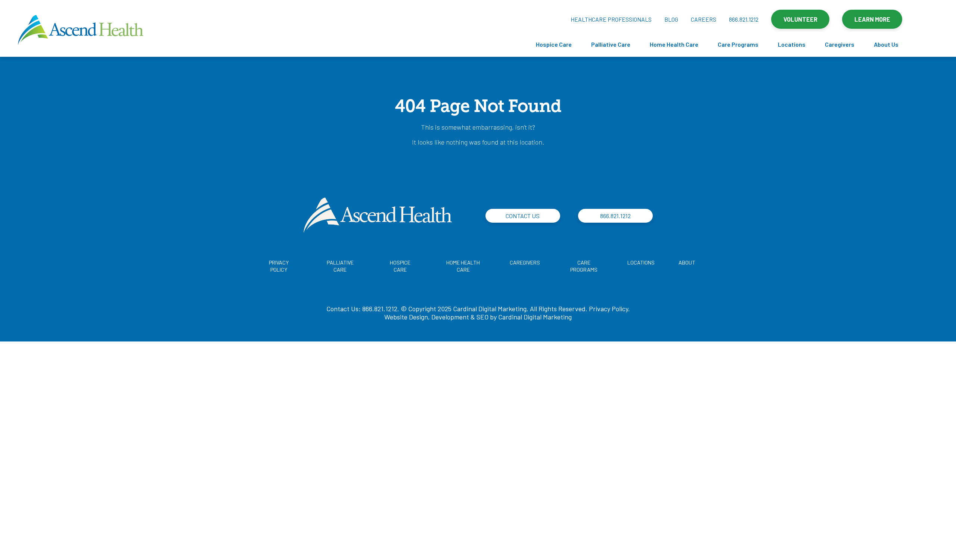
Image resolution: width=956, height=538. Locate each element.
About (687, 262)
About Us (886, 44)
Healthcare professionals (611, 19)
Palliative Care (610, 44)
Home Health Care (674, 44)
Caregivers (839, 44)
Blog (671, 19)
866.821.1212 (743, 19)
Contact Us (523, 215)
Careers (703, 19)
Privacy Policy (608, 308)
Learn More (872, 19)
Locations (792, 44)
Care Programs (738, 44)
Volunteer (800, 19)
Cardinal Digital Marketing (535, 317)
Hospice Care (554, 44)
